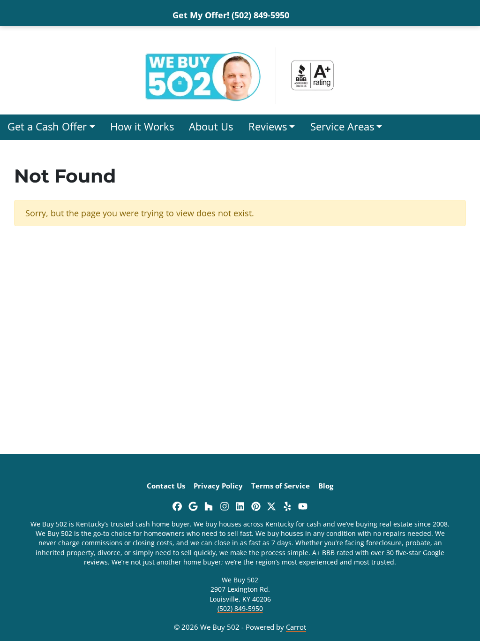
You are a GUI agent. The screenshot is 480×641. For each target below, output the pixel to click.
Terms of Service (280, 485)
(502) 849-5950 (240, 608)
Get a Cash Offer (47, 126)
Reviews (267, 126)
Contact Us (166, 485)
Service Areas (342, 126)
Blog (325, 485)
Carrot (296, 627)
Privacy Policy (218, 485)
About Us (211, 126)
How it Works (142, 126)
